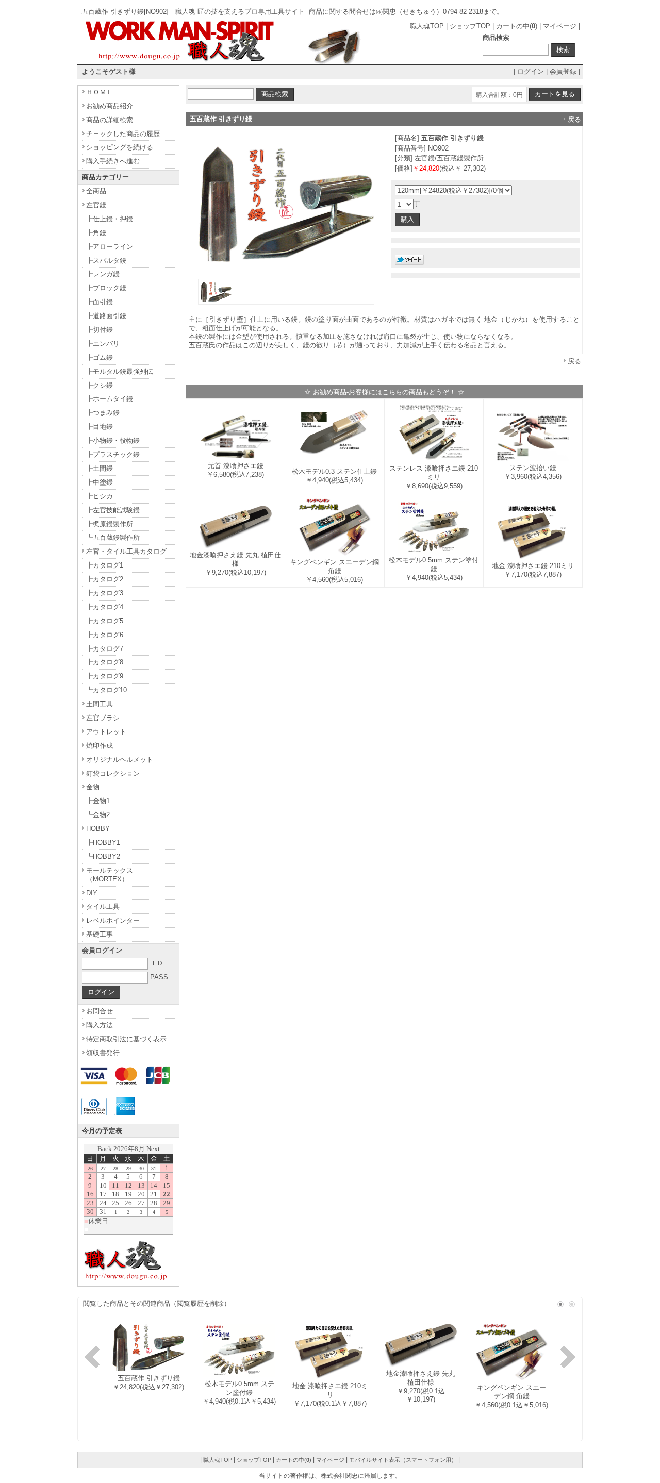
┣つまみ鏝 (103, 412)
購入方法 (99, 1025)
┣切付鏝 (99, 330)
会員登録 (563, 71)
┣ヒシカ (99, 496)
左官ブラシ (103, 718)
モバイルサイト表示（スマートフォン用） (403, 1460)
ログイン (530, 71)
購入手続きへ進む (113, 161)
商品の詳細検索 (109, 120)
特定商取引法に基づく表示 (126, 1039)
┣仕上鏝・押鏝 (109, 219)
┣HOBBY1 (103, 842)
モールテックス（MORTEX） (109, 875)
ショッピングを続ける (119, 147)
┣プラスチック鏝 (113, 454)
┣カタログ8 (104, 662)
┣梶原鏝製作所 (109, 524)
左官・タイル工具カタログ (126, 551)
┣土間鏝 (99, 468)
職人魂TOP (427, 26)
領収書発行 (103, 1053)
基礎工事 (99, 934)
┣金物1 (98, 801)
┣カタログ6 (104, 635)
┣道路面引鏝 (106, 316)
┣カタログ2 (104, 579)
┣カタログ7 (104, 649)
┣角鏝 (96, 233)
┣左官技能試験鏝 (113, 510)
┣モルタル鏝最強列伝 (119, 371)
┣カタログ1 (104, 565)
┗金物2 (98, 815)
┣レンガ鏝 (103, 274)
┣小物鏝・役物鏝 (113, 440)
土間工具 (99, 704)
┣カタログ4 (104, 607)
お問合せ (99, 1011)
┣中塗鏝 (99, 482)
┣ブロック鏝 (106, 288)
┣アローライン (109, 247)
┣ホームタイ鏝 (109, 399)
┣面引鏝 (99, 302)
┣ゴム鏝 (99, 357)
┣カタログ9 (104, 676)
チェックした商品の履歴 (123, 134)
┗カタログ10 (106, 690)
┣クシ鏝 (99, 385)
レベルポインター (113, 920)
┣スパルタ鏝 (106, 260)
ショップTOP (470, 26)
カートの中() (516, 26)
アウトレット (106, 732)
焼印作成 (99, 745)
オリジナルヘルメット (119, 759)
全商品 (96, 191)
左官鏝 (96, 205)
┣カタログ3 (104, 593)
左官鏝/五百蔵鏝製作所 (449, 158)
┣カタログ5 (104, 621)
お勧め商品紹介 (109, 106)
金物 (93, 787)
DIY (91, 893)
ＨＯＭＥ (99, 92)
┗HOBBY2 (103, 856)
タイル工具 (103, 906)
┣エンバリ (103, 343)
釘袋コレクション (113, 773)
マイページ (559, 26)
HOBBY (98, 828)
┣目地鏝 (99, 426)
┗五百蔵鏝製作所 (113, 537)
